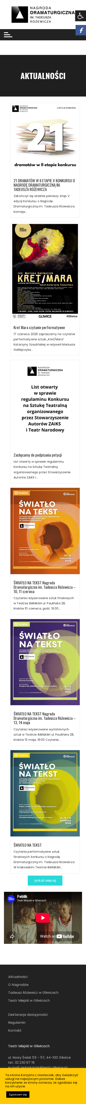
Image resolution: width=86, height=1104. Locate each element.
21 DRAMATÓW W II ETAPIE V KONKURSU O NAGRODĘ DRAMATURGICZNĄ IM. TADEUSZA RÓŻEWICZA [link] (44, 184)
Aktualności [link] (18, 976)
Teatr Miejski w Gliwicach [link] (29, 1000)
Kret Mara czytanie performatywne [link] (39, 327)
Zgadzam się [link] (18, 1095)
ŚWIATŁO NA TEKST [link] (28, 845)
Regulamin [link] (16, 1022)
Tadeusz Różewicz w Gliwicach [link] (33, 992)
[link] (80, 15)
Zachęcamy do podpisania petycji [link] (38, 455)
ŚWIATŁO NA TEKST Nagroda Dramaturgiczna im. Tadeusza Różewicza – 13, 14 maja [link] (45, 718)
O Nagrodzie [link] (18, 984)
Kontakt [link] (15, 1030)
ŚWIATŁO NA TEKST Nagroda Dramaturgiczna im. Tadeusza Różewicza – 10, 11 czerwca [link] (45, 587)
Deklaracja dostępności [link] (28, 1014)
